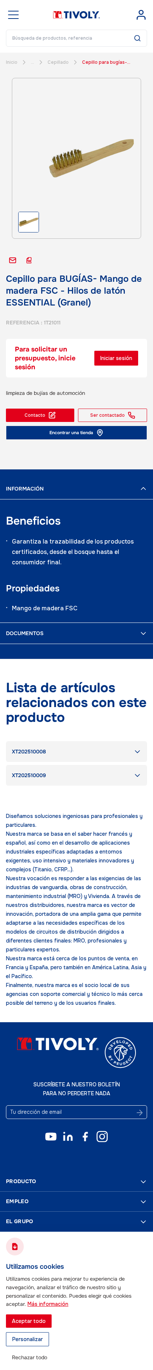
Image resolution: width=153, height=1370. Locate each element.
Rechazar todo (29, 1357)
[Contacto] (12, 260)
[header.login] (141, 15)
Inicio (11, 62)
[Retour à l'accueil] (76, 15)
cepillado (58, 62)
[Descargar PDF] (29, 260)
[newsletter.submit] (139, 1112)
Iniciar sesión (116, 358)
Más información (47, 1304)
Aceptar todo (29, 1321)
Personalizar (27, 1339)
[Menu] (13, 14)
